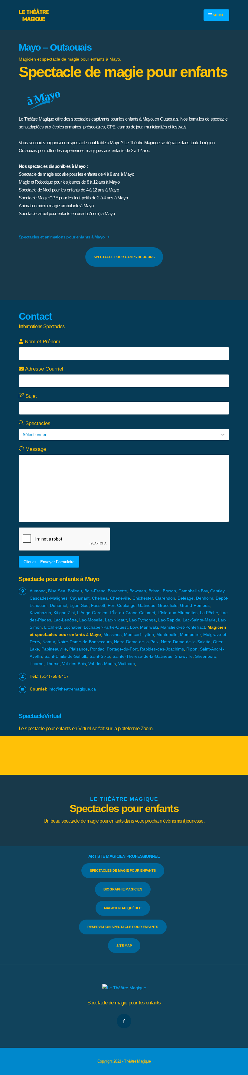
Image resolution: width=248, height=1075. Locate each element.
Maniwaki (149, 627)
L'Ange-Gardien (92, 612)
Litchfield (52, 627)
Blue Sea (56, 590)
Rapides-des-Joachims (162, 649)
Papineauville (54, 649)
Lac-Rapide (169, 619)
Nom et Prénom (41, 341)
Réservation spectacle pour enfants (122, 927)
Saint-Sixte (100, 656)
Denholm (204, 598)
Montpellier (190, 634)
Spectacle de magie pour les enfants (124, 1003)
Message (35, 449)
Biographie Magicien (122, 889)
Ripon (191, 649)
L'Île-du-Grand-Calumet (132, 612)
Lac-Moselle (91, 619)
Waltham (126, 663)
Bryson (169, 590)
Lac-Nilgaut (116, 619)
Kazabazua (40, 612)
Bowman (137, 590)
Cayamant (80, 598)
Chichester (142, 598)
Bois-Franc (94, 590)
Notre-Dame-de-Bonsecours (84, 641)
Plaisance (78, 649)
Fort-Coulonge (121, 605)
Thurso (53, 663)
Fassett (98, 605)
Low (134, 627)
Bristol (154, 590)
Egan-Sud (79, 605)
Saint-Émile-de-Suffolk (65, 656)
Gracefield (168, 605)
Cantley (217, 590)
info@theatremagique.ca (72, 689)
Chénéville (120, 598)
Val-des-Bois (74, 663)
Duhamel (58, 605)
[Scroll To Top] (237, 1068)
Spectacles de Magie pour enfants (123, 870)
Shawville (184, 656)
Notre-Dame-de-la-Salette (185, 641)
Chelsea (100, 598)
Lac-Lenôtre (65, 619)
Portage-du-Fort (122, 649)
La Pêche (209, 612)
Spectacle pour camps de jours (124, 257)
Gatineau (146, 605)
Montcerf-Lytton (139, 634)
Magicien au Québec (123, 908)
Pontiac (97, 649)
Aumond (38, 590)
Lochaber (72, 627)
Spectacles (37, 423)
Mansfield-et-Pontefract (182, 627)
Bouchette (117, 590)
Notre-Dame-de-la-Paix (136, 641)
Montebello (167, 634)
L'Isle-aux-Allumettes (177, 612)
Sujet (30, 396)
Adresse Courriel (43, 369)
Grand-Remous (195, 605)
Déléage (186, 598)
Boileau (75, 590)
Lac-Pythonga (142, 619)
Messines (112, 634)
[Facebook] (124, 1021)
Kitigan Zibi (64, 612)
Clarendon (165, 598)
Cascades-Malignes (48, 598)
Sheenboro (205, 656)
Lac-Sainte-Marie (199, 619)
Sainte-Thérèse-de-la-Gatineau (142, 656)
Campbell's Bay (193, 590)
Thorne (37, 663)
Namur (48, 641)
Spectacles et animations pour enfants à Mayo (62, 237)
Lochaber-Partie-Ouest (106, 627)
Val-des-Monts (102, 663)
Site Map (124, 945)
